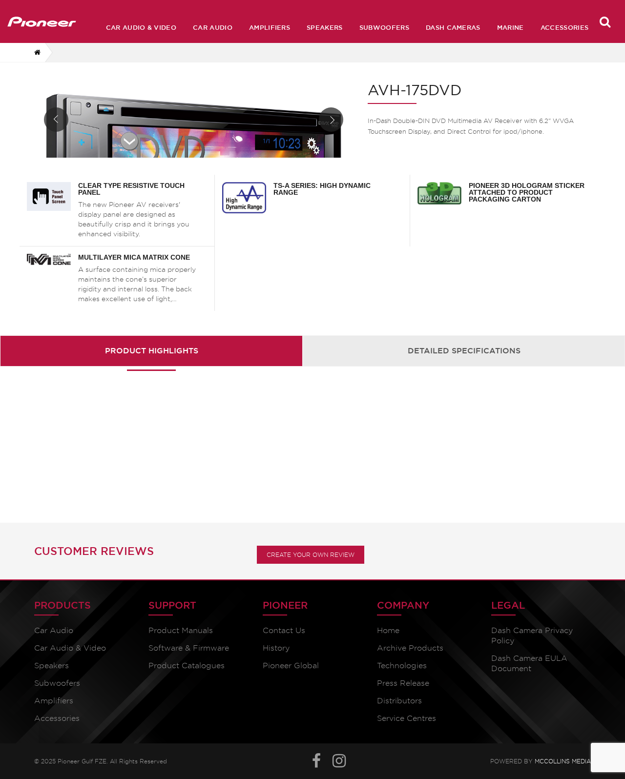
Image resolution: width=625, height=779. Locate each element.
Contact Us (284, 630)
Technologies (402, 665)
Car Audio (212, 27)
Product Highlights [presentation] (151, 350)
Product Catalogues (186, 665)
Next (331, 119)
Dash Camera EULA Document (529, 663)
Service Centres (406, 718)
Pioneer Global (291, 665)
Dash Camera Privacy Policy (532, 635)
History (276, 648)
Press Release (403, 683)
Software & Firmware (188, 648)
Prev (56, 119)
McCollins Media (563, 760)
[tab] (151, 350)
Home (388, 630)
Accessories (565, 27)
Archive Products (410, 648)
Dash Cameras (453, 27)
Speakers (325, 27)
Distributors (399, 701)
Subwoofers (384, 27)
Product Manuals (180, 630)
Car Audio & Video (141, 27)
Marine (510, 27)
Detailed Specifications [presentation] (464, 350)
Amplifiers (269, 27)
